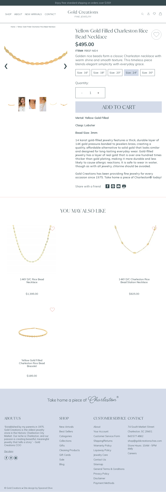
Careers (132, 453)
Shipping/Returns (103, 440)
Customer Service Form (107, 436)
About (97, 426)
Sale (61, 459)
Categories (65, 436)
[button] (11, 104)
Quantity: (82, 83)
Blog (61, 464)
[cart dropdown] (160, 14)
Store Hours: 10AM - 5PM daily (142, 447)
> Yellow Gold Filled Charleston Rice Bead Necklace (35, 27)
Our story (8, 451)
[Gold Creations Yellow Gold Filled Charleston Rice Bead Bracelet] (31, 354)
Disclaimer (99, 478)
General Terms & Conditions (109, 468)
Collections (65, 440)
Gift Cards (65, 454)
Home (13, 27)
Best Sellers (66, 431)
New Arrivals (66, 426)
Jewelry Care (101, 454)
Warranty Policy (103, 445)
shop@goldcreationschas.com (145, 440)
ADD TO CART (118, 107)
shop (8, 14)
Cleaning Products (69, 450)
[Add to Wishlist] (156, 34)
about (18, 14)
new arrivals (33, 14)
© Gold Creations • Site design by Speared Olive (28, 488)
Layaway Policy (102, 450)
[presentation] (6, 64)
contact (50, 14)
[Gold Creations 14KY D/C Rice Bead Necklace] (31, 273)
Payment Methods (104, 483)
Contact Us (100, 459)
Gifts (62, 445)
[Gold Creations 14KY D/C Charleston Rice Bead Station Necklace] (134, 273)
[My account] (148, 15)
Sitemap (98, 464)
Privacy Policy (101, 473)
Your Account (101, 431)
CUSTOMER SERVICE (110, 418)
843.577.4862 (135, 436)
